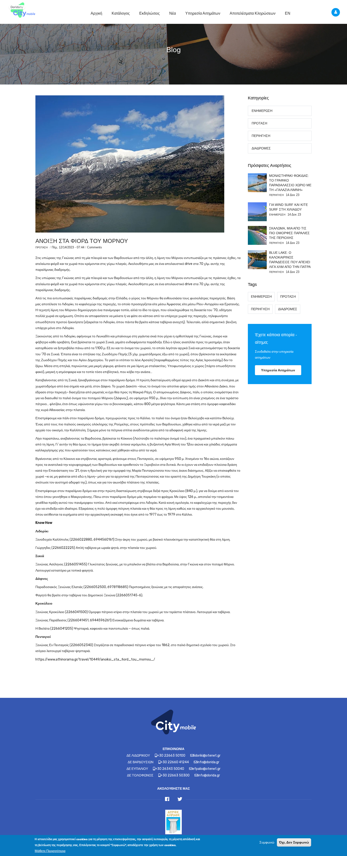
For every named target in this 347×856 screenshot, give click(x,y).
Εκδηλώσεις (149, 13)
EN (287, 13)
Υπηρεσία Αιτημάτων (202, 13)
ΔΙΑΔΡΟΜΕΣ (261, 148)
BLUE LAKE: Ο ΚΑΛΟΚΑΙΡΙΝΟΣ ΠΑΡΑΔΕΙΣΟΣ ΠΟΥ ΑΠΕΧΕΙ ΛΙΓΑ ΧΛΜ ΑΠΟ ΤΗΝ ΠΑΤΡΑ (290, 260)
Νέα (172, 13)
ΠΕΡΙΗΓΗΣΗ (261, 136)
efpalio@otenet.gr (206, 769)
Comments (94, 247)
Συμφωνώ (266, 842)
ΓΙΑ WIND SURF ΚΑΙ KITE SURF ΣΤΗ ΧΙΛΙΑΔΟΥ (288, 207)
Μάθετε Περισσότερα (50, 851)
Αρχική (96, 13)
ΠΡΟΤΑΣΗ (41, 247)
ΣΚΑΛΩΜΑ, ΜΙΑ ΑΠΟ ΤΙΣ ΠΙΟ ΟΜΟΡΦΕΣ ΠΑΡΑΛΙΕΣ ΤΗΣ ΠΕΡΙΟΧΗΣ (289, 233)
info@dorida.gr (208, 762)
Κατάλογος (121, 13)
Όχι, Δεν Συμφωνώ (294, 842)
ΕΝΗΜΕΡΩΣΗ (262, 111)
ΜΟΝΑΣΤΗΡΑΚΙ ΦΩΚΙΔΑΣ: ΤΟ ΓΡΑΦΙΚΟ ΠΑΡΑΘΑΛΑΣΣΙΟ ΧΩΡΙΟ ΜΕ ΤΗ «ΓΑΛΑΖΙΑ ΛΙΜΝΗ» (290, 183)
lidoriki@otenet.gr (207, 756)
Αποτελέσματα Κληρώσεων (252, 13)
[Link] (21, 10)
